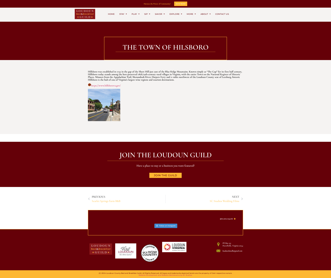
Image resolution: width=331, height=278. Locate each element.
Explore (175, 14)
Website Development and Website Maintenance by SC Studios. (166, 275)
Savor (158, 14)
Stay (121, 14)
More (190, 14)
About (204, 14)
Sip (146, 14)
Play (134, 14)
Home (111, 14)
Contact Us (222, 14)
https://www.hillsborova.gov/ (106, 85)
